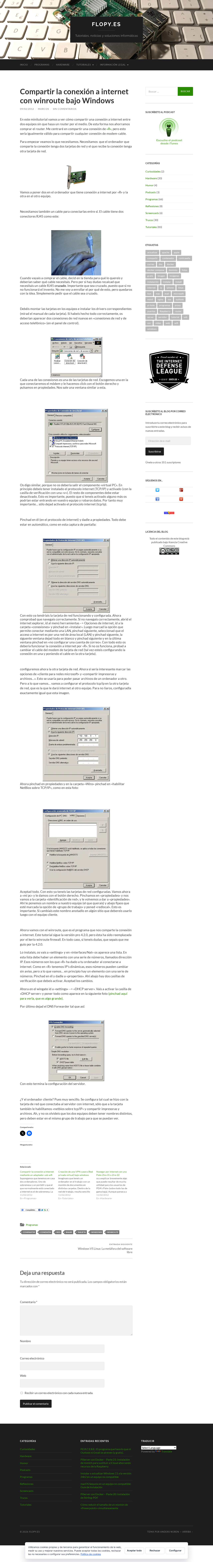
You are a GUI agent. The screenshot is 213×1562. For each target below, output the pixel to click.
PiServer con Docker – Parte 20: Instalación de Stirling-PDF (105, 1495)
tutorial (175, 317)
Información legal (113, 64)
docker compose (155, 270)
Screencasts (152, 213)
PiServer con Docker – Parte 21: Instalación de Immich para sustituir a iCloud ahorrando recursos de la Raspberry (106, 1463)
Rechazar (155, 1550)
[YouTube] (181, 500)
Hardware (63, 64)
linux (180, 287)
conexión (45, 1232)
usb (185, 317)
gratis (150, 275)
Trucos (149, 220)
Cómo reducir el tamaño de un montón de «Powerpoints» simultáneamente (104, 1506)
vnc (149, 323)
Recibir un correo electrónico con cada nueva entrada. (59, 1393)
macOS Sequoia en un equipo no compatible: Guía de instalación (106, 1485)
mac (158, 293)
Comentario (28, 1302)
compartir (29, 1232)
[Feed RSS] (169, 513)
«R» (108, 129)
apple (176, 252)
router (178, 311)
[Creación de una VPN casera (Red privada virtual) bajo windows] (77, 1185)
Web (23, 1375)
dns (160, 264)
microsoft (179, 293)
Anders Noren (169, 1531)
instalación (153, 281)
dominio (173, 270)
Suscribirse (154, 451)
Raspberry (165, 311)
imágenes (174, 275)
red (58, 1232)
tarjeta (82, 1232)
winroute (112, 1232)
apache (165, 252)
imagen (161, 275)
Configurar (175, 1550)
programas (164, 305)
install (178, 281)
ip (161, 287)
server (150, 317)
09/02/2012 (27, 108)
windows (96, 1232)
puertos (151, 311)
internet (151, 287)
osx (169, 299)
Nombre (25, 1341)
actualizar (152, 252)
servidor (162, 317)
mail (167, 293)
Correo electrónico (32, 1358)
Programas (41, 64)
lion (149, 293)
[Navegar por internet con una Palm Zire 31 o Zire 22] (115, 1185)
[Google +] (181, 490)
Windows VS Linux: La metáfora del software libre (105, 1248)
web (168, 323)
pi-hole (151, 305)
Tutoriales (83, 64)
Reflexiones (152, 206)
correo (150, 264)
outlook (180, 299)
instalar (167, 281)
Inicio (24, 64)
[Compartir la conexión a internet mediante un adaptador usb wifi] (39, 1185)
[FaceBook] (157, 500)
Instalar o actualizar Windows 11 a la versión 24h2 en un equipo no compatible (106, 1475)
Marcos (43, 108)
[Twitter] (157, 490)
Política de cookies (91, 1554)
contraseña (184, 258)
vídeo (158, 323)
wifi (176, 323)
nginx (160, 299)
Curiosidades (153, 171)
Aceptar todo (134, 1550)
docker (170, 264)
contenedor (168, 258)
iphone (170, 287)
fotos (184, 270)
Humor (149, 185)
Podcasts (150, 192)
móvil (150, 299)
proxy (178, 305)
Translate (166, 1451)
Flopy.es (106, 24)
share (69, 1232)
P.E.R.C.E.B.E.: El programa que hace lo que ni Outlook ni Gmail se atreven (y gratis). (106, 1450)
